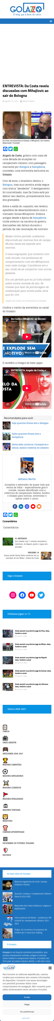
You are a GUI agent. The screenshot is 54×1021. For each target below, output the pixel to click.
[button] (50, 968)
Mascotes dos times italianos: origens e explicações (33, 907)
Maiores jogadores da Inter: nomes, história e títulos (31, 883)
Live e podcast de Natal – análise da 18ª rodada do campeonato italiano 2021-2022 (33, 920)
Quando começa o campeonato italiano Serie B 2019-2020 (33, 895)
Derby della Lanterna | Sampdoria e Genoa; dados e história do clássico (30, 446)
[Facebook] (15, 506)
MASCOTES (7, 820)
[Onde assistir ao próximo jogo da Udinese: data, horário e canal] (8, 689)
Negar (27, 1004)
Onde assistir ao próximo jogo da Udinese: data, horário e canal (31, 685)
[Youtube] (33, 506)
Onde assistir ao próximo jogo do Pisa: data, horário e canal (32, 632)
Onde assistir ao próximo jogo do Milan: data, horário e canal (33, 645)
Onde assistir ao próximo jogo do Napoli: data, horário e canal (31, 658)
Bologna (24, 167)
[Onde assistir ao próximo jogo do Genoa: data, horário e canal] (8, 676)
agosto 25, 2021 (11, 101)
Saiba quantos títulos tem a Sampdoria (26, 435)
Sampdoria (38, 167)
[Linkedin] (21, 506)
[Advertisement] (27, 55)
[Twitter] (41, 595)
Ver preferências (27, 1012)
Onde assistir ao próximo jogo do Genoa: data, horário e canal (33, 672)
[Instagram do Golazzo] (12, 595)
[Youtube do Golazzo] (31, 595)
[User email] (39, 506)
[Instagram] (27, 506)
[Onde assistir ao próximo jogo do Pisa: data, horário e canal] (8, 636)
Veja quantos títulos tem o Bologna (30, 423)
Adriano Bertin (28, 101)
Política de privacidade (25, 1018)
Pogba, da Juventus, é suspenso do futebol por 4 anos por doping (31, 931)
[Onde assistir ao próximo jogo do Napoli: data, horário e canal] (8, 662)
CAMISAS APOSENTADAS (13, 832)
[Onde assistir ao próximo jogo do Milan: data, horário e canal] (8, 649)
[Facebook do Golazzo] (22, 595)
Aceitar (27, 997)
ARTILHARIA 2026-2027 (13, 753)
